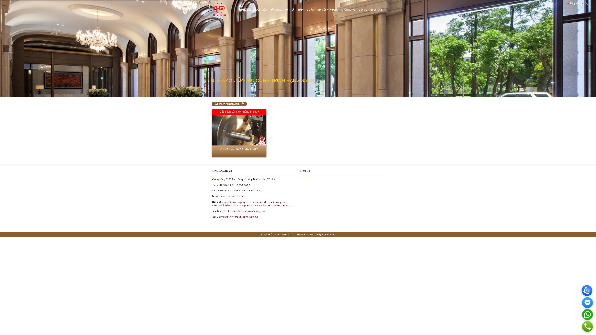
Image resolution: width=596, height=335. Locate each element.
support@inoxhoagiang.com (236, 202)
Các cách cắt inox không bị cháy (239, 148)
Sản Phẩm (297, 9)
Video (333, 9)
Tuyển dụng (348, 9)
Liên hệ (363, 9)
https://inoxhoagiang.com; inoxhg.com (246, 211)
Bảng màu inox (279, 9)
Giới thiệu (261, 9)
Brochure (376, 9)
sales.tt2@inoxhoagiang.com (239, 205)
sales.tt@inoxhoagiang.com (280, 205)
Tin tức (322, 9)
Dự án (310, 9)
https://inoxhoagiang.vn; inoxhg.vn (241, 216)
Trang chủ (245, 9)
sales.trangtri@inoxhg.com (273, 202)
